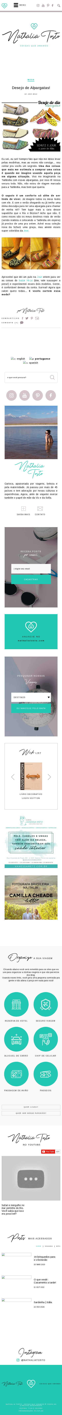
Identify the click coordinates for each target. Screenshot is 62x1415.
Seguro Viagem (45, 1021)
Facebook (52, 5)
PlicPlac (38, 1411)
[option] (31, 781)
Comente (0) (10, 323)
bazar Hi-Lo (26, 280)
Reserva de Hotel (16, 1021)
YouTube (43, 5)
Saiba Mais (23, 514)
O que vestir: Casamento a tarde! (45, 1281)
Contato (40, 514)
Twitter (26, 318)
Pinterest (48, 5)
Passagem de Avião (16, 1090)
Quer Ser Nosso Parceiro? (31, 1113)
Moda (31, 80)
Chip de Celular (45, 1056)
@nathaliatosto (33, 1360)
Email (37, 318)
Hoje (38, 1246)
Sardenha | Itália (43, 1302)
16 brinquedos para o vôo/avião (44, 1258)
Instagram (38, 5)
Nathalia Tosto (33, 311)
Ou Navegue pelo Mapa (31, 708)
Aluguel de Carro (16, 1056)
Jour (26, 230)
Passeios (45, 1090)
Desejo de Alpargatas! (31, 88)
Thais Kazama (35, 1408)
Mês (58, 1246)
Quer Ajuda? (31, 1107)
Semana (49, 1246)
